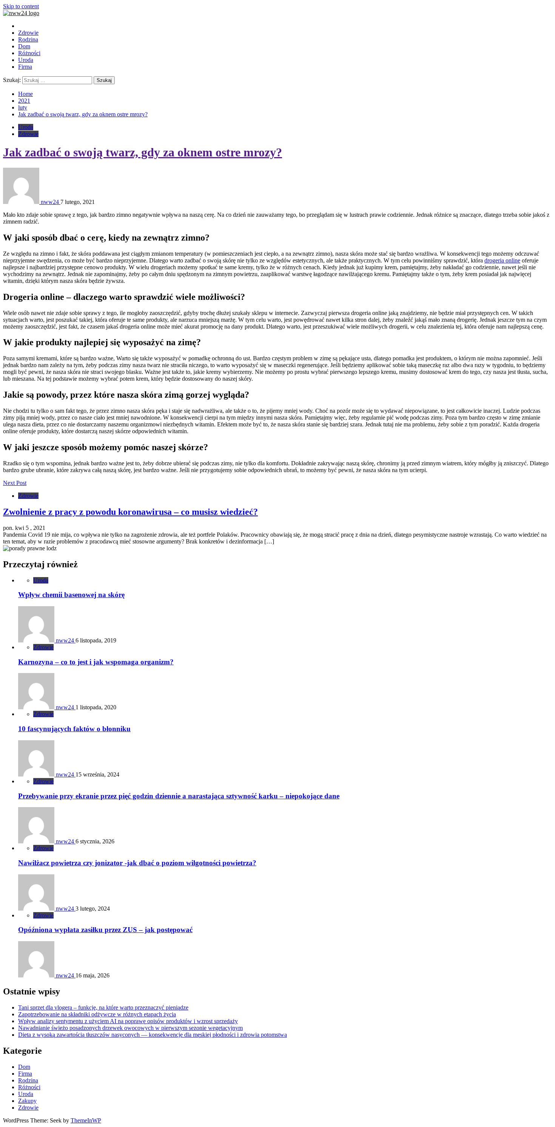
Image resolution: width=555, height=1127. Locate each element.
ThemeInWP (86, 1120)
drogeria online (502, 260)
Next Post (14, 483)
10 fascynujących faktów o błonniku (74, 729)
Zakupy (27, 1101)
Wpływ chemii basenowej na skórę (71, 595)
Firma (25, 66)
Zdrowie (28, 32)
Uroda (25, 60)
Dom (24, 46)
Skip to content (21, 6)
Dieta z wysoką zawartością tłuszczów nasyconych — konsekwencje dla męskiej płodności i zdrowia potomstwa (152, 1034)
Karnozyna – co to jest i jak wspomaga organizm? (96, 662)
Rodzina (28, 39)
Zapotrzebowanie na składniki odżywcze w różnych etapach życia (97, 1014)
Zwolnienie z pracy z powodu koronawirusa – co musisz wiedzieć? (130, 512)
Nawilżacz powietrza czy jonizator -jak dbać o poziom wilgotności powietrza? (137, 863)
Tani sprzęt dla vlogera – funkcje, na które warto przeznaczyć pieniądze (103, 1007)
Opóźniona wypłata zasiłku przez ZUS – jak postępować (105, 930)
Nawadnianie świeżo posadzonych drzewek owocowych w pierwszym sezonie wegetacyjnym (130, 1028)
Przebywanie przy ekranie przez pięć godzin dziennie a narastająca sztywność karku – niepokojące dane (178, 796)
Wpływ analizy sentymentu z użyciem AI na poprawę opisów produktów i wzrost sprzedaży (128, 1021)
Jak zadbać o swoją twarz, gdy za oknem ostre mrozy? (142, 152)
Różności (29, 53)
